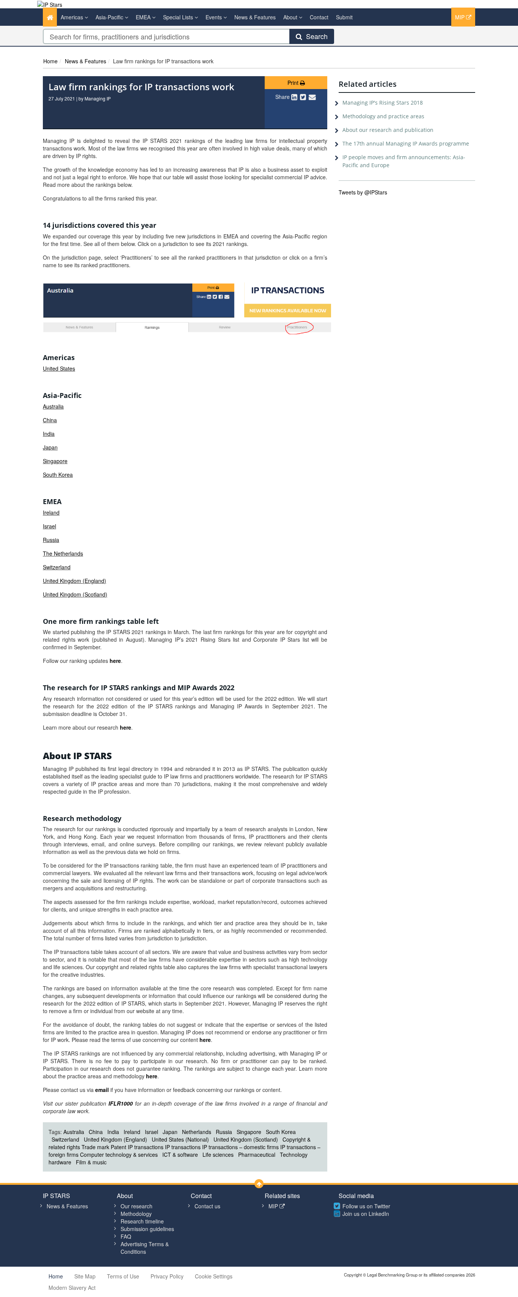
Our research (136, 1206)
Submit (344, 17)
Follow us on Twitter (366, 1206)
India (49, 433)
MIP (460, 17)
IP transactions (145, 1147)
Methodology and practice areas (383, 116)
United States (59, 368)
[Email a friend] (312, 96)
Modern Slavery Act (72, 1287)
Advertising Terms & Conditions (145, 1247)
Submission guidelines (147, 1229)
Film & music (91, 1162)
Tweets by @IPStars (363, 192)
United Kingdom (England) (74, 580)
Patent (118, 1147)
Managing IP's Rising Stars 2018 (382, 102)
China (50, 420)
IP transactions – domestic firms (240, 1147)
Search (315, 36)
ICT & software (180, 1154)
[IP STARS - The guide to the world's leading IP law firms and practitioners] (49, 4)
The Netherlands (63, 553)
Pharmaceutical (256, 1154)
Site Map (85, 1276)
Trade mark (95, 1147)
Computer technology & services (119, 1154)
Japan (50, 447)
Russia (51, 540)
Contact (319, 17)
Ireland (51, 512)
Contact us (207, 1206)
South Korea (58, 474)
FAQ (126, 1236)
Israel (49, 526)
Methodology (136, 1213)
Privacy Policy (167, 1276)
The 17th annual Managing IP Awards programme (405, 143)
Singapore (55, 461)
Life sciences (218, 1154)
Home (50, 61)
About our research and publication (387, 129)
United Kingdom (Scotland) (75, 594)
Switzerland (57, 567)
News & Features (255, 17)
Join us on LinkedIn (365, 1213)
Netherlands (196, 1132)
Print (293, 82)
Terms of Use (123, 1276)
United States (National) (180, 1139)
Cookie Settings (213, 1276)
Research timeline (142, 1221)
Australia (53, 406)
